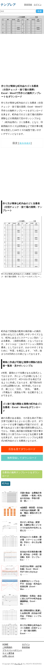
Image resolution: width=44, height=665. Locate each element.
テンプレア (8, 4)
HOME (5, 644)
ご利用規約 (7, 647)
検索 (39, 11)
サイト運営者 (8, 653)
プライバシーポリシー (12, 650)
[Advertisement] (22, 58)
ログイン (38, 5)
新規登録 (28, 5)
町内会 (5, 483)
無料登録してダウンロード (22, 457)
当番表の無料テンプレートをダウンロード (20, 474)
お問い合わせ (8, 656)
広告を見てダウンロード (22, 449)
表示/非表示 (24, 143)
